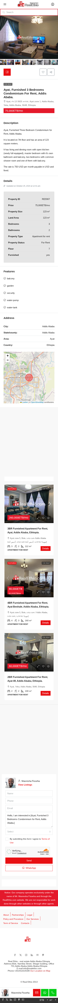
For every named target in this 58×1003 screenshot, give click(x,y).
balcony (11, 278)
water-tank (12, 307)
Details (45, 548)
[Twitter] (20, 955)
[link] (29, 504)
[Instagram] (26, 955)
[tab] (7, 72)
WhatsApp (30, 868)
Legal (29, 915)
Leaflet (25, 402)
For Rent (8, 84)
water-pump (13, 300)
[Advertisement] (29, 442)
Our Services (32, 919)
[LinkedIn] (32, 955)
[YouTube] (37, 955)
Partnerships (18, 915)
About (6, 915)
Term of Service (10, 923)
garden (10, 285)
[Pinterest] (43, 955)
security (11, 293)
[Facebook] (15, 955)
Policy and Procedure (13, 919)
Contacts (25, 923)
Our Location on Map (40, 971)
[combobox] (29, 832)
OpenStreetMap (37, 402)
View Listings (25, 784)
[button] (43, 72)
